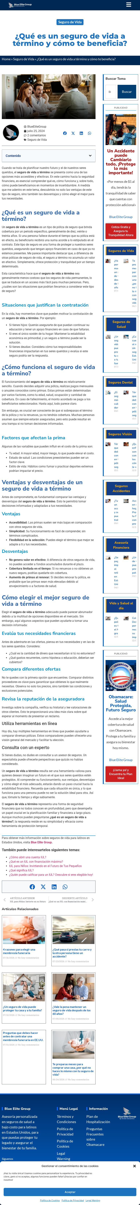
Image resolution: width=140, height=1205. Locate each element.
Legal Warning (93, 1200)
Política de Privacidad (73, 1200)
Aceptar (70, 1192)
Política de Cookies (50, 1200)
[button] (134, 1166)
